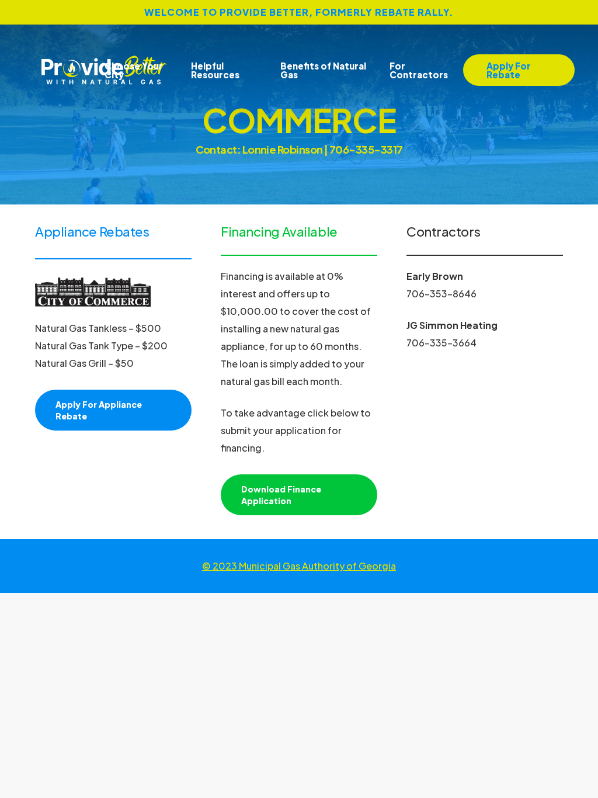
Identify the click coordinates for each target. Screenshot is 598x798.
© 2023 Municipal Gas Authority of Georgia (299, 566)
